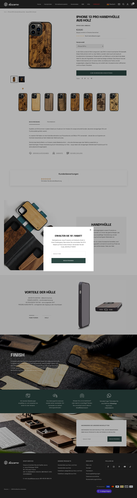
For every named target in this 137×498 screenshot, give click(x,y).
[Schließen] (90, 230)
